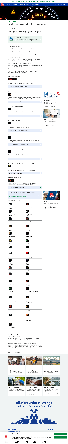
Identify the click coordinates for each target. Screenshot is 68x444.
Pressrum (36, 428)
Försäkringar (39, 4)
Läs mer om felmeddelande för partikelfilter (18, 116)
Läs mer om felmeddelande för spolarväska (18, 130)
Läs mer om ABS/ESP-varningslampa (16, 187)
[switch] (27, 442)
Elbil (31, 4)
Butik (56, 4)
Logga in (63, 4)
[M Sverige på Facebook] (48, 429)
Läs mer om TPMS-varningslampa (16, 173)
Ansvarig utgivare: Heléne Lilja (14, 431)
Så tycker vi (34, 4)
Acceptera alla (60, 434)
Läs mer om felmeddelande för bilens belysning (19, 144)
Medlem (6, 4)
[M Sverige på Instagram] (50, 429)
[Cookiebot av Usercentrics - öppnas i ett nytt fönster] (6, 442)
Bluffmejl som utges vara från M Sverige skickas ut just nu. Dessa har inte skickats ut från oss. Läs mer (33, 1)
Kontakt (59, 4)
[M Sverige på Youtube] (52, 429)
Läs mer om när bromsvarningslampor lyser (18, 86)
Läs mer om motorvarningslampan (16, 101)
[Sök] (66, 4)
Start (9, 21)
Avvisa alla (60, 437)
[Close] (67, 1)
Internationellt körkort (13, 4)
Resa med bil (26, 4)
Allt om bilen (20, 4)
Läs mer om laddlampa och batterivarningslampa (19, 158)
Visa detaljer (50, 442)
